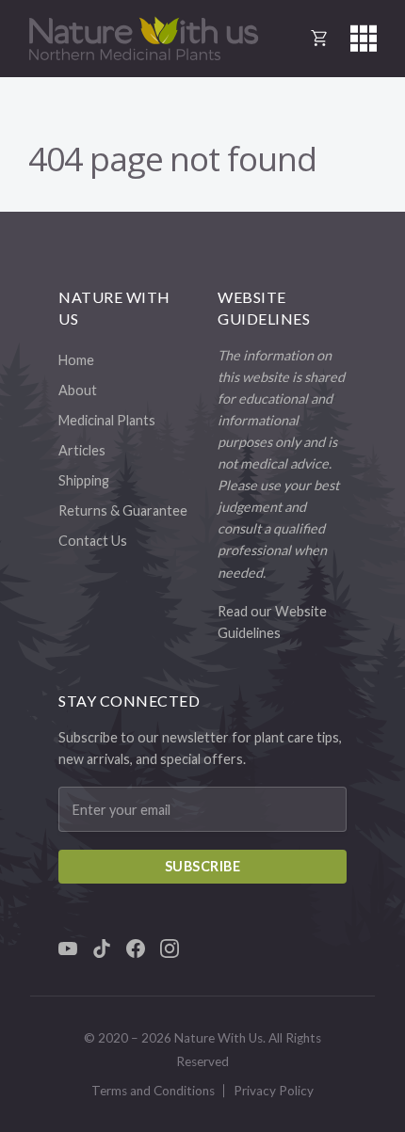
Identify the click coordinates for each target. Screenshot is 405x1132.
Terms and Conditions (153, 1090)
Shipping (83, 480)
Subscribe (203, 866)
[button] (363, 38)
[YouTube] (67, 948)
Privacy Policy (274, 1090)
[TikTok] (101, 948)
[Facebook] (135, 948)
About (77, 390)
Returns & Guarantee (122, 510)
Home (76, 360)
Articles (81, 450)
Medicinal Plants (106, 420)
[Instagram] (169, 948)
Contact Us (92, 541)
